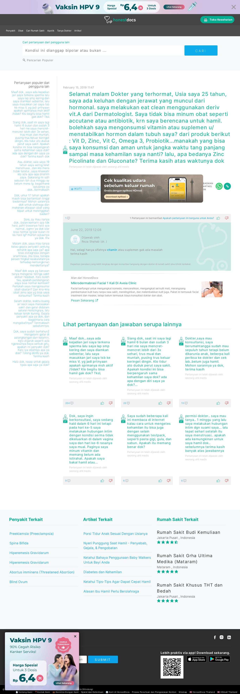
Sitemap (183, 692)
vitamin (112, 250)
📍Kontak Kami (42, 692)
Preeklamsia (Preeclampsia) (31, 534)
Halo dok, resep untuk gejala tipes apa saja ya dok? (30, 363)
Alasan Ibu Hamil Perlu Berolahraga (111, 591)
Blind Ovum (18, 582)
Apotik (50, 30)
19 (183, 403)
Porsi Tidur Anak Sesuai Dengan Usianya (115, 534)
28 (125, 403)
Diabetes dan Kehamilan (102, 572)
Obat (20, 30)
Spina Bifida (18, 543)
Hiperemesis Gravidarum (29, 553)
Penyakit (10, 30)
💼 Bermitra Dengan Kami (66, 692)
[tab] (147, 261)
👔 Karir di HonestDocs (118, 692)
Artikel (77, 30)
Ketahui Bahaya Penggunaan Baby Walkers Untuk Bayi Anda (117, 560)
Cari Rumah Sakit (35, 30)
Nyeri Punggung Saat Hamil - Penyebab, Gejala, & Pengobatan (115, 545)
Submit (103, 659)
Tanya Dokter (64, 30)
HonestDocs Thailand (204, 692)
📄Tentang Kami (24, 692)
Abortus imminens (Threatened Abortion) (41, 572)
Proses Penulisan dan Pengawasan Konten (154, 692)
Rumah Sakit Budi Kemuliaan (188, 532)
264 (67, 403)
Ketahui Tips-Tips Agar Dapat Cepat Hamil (117, 582)
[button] (147, 218)
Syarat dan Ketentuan (92, 692)
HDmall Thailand (228, 692)
